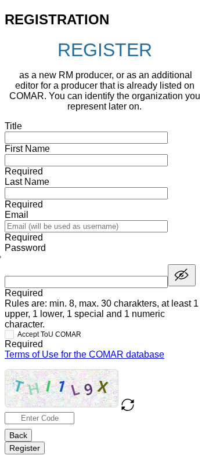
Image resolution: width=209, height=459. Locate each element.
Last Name (27, 182)
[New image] (128, 405)
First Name (27, 149)
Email (16, 215)
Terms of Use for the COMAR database (84, 354)
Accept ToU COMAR (49, 334)
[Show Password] (182, 275)
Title (13, 126)
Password (25, 248)
